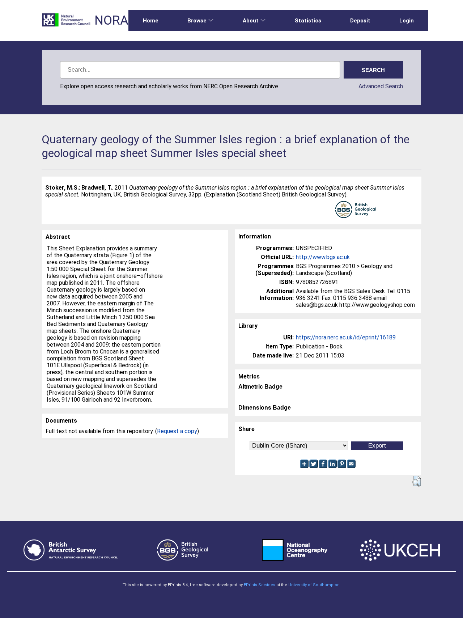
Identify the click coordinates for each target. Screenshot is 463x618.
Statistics (308, 20)
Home (150, 20)
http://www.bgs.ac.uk (323, 257)
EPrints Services (259, 585)
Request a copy (177, 431)
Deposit (360, 20)
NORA (111, 20)
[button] (416, 481)
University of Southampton (314, 585)
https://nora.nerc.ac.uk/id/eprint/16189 (346, 337)
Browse (197, 20)
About (251, 20)
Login (406, 20)
